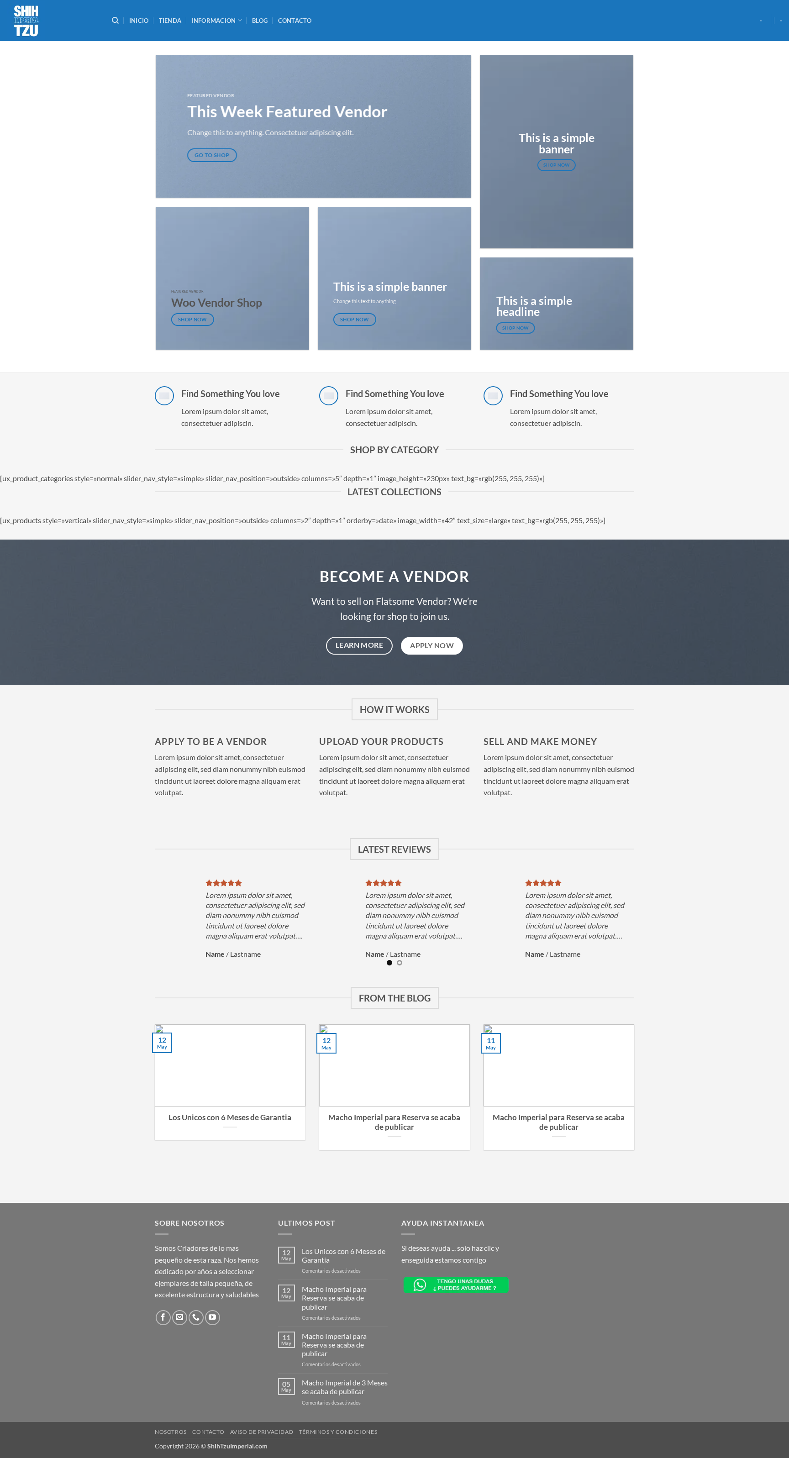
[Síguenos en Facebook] (163, 1317)
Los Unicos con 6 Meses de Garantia (229, 1117)
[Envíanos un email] (179, 1317)
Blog (260, 20)
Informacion (214, 20)
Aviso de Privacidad (262, 1431)
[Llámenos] (196, 1317)
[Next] (639, 924)
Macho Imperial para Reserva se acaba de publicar (394, 1122)
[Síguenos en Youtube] (212, 1317)
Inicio (139, 20)
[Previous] (150, 924)
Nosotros (171, 1431)
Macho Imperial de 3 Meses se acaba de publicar (345, 1386)
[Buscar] (115, 20)
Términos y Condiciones (338, 1431)
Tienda (170, 20)
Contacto (295, 20)
